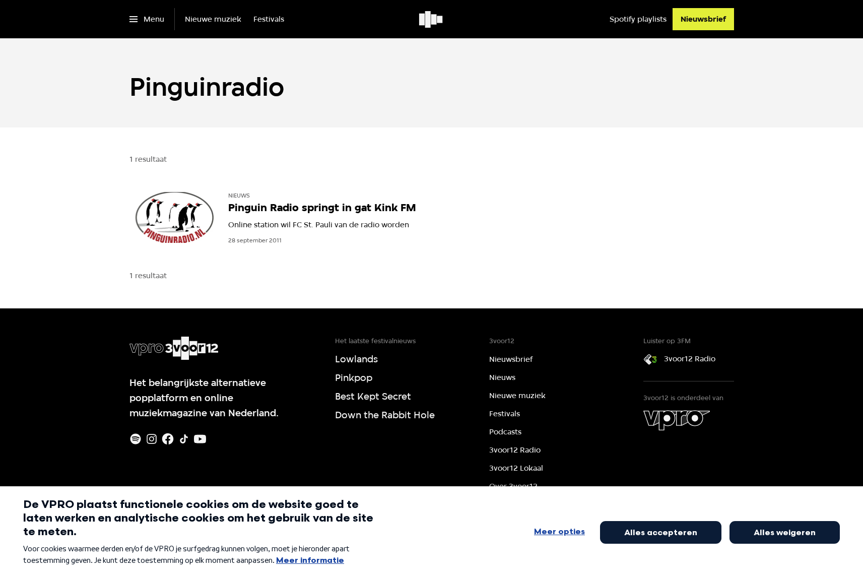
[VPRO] (676, 420)
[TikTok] (184, 439)
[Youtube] (200, 439)
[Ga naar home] (431, 19)
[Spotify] (135, 439)
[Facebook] (168, 439)
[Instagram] (152, 439)
